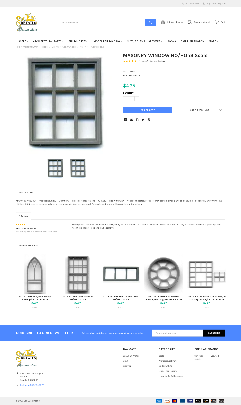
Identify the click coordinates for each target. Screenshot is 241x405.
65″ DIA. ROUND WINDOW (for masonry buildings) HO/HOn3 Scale (163, 298)
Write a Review (157, 61)
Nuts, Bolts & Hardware (143, 41)
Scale (22, 41)
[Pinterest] (148, 119)
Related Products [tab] (28, 245)
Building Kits (77, 41)
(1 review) (143, 61)
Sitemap (127, 366)
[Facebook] (125, 119)
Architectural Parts (47, 41)
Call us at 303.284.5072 (32, 385)
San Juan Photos (192, 41)
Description (26, 192)
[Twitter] (143, 119)
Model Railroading (107, 41)
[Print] (137, 119)
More (212, 41)
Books (171, 41)
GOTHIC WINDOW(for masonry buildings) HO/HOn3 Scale (35, 298)
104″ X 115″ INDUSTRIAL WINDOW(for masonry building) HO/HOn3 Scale (207, 298)
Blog (125, 361)
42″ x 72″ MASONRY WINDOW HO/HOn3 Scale (77, 298)
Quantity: (128, 93)
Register (222, 3)
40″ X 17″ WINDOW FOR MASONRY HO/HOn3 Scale (120, 298)
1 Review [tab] (23, 216)
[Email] (131, 119)
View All (215, 356)
